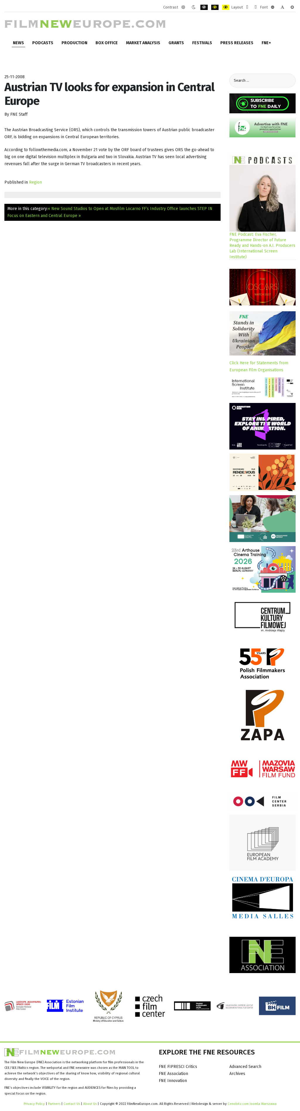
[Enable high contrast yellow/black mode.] (226, 7)
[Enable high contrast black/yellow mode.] (215, 7)
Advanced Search (245, 1066)
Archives (237, 1073)
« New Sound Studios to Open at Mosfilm (86, 208)
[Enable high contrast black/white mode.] (204, 7)
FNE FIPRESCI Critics (178, 1066)
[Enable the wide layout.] (255, 7)
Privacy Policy (34, 1104)
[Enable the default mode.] (183, 7)
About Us (90, 1104)
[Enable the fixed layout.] (247, 7)
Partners (54, 1104)
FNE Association (173, 1073)
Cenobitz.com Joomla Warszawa (252, 1104)
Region (35, 182)
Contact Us (72, 1104)
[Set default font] (282, 7)
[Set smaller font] (272, 7)
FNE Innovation (173, 1080)
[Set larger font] (292, 7)
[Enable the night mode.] (193, 7)
